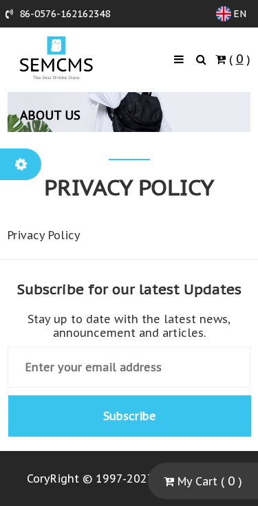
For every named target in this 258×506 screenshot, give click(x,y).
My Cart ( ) (208, 481)
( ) (238, 59)
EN (239, 14)
